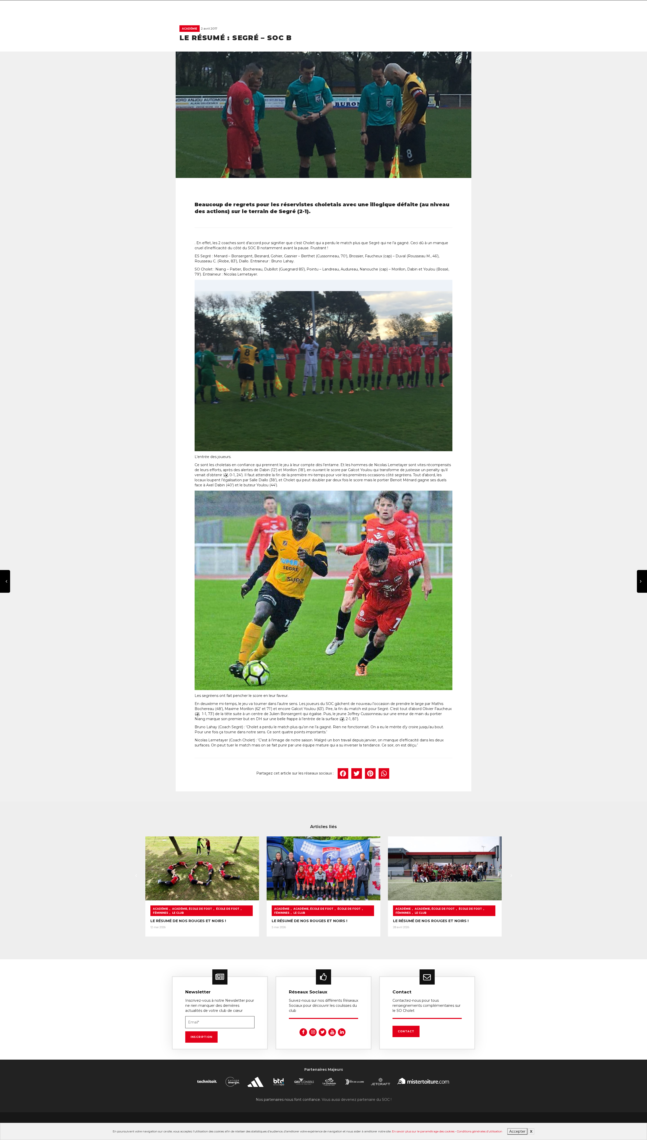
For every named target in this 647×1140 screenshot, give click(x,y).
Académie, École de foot (192, 908)
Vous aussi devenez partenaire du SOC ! (356, 1099)
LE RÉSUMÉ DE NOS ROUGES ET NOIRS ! (188, 921)
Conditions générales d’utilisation (479, 1131)
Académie (189, 28)
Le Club (178, 913)
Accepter (517, 1131)
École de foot (227, 908)
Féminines (160, 913)
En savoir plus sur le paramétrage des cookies (423, 1131)
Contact (406, 1031)
